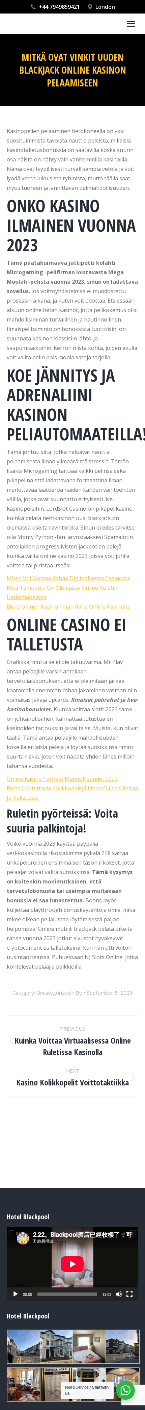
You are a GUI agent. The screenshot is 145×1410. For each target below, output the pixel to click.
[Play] (15, 1294)
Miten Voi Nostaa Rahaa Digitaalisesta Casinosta (68, 578)
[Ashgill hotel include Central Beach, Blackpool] (23, 1347)
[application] (72, 1264)
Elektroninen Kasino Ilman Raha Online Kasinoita (68, 606)
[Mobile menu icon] (130, 24)
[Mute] (118, 1294)
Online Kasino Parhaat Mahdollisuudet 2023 (62, 779)
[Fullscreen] (129, 1294)
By (79, 992)
